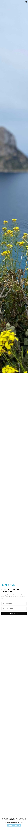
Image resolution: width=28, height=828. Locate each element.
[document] (14, 414)
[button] (26, 2)
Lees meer (10, 825)
